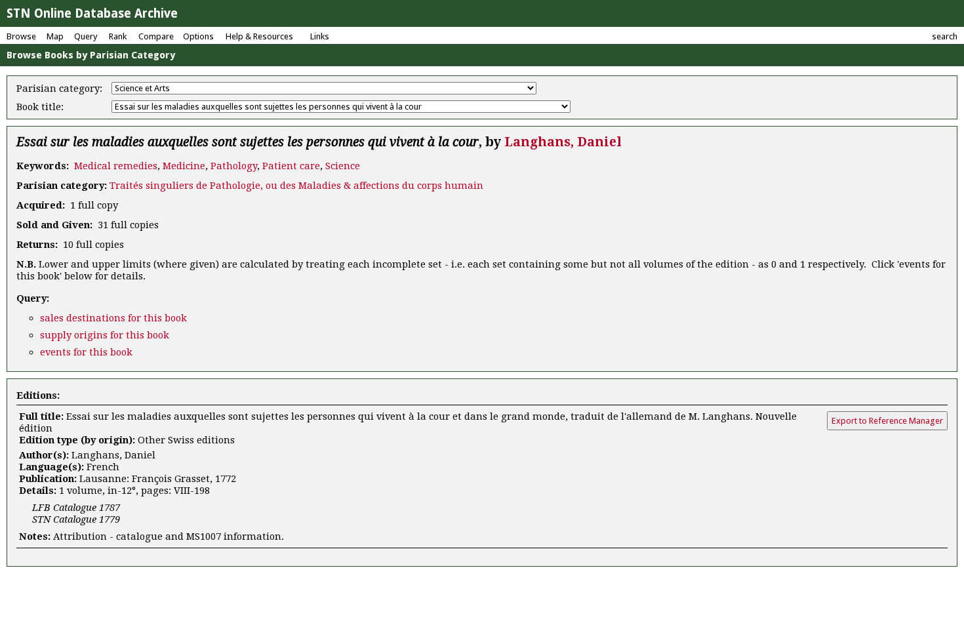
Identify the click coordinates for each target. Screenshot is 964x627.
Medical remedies (115, 166)
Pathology (234, 166)
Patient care (291, 166)
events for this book (86, 352)
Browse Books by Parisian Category (91, 55)
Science (342, 166)
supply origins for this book (104, 335)
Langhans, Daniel (563, 142)
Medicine (184, 166)
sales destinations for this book (113, 318)
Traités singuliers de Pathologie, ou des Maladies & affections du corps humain (296, 186)
